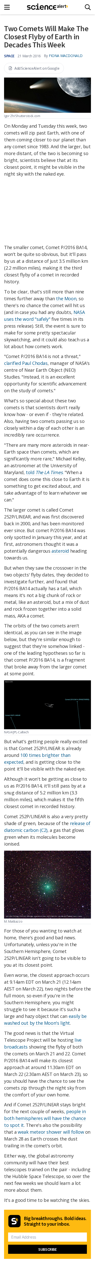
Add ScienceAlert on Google (37, 68)
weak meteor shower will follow (51, 1132)
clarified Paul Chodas (26, 363)
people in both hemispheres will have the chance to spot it (45, 1118)
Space (9, 55)
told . (45, 472)
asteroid (60, 551)
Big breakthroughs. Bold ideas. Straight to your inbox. (55, 1221)
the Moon (66, 298)
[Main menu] (8, 7)
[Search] (88, 7)
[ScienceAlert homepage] (47, 7)
